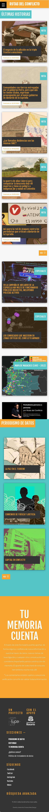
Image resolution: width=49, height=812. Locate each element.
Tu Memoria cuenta (16, 747)
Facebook (10, 769)
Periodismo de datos (16, 739)
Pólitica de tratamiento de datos (20, 756)
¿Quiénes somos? (14, 752)
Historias (12, 743)
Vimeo (9, 785)
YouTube (10, 781)
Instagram (11, 777)
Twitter (10, 773)
